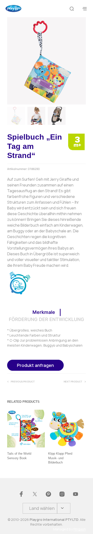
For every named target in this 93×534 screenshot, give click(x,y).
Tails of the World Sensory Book (19, 456)
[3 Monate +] (76, 141)
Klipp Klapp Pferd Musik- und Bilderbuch (60, 458)
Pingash (79, 529)
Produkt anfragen (35, 365)
